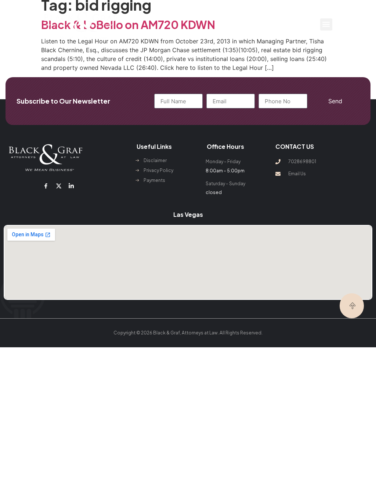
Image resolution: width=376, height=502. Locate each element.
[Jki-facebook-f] (46, 186)
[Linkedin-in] (71, 186)
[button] (326, 24)
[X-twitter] (59, 186)
